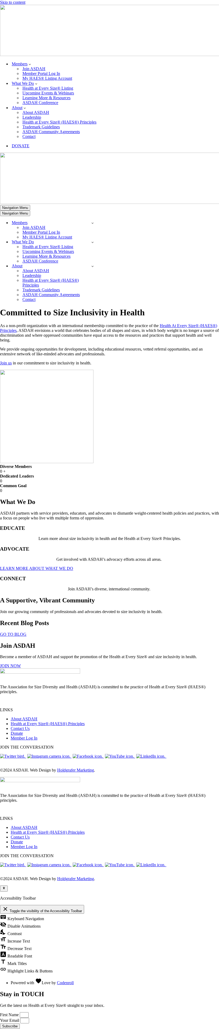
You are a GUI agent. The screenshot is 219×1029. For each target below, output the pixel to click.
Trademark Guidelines (41, 127)
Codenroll (65, 982)
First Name (10, 1014)
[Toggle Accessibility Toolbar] (4, 888)
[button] (30, 64)
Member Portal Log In (41, 73)
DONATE (20, 146)
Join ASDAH (33, 68)
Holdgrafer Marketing (75, 770)
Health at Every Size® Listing (47, 88)
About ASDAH (35, 112)
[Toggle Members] (92, 223)
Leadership (31, 117)
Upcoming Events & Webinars (48, 93)
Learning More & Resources (46, 98)
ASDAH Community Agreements (51, 131)
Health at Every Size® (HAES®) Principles (59, 122)
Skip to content (12, 2)
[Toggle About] (92, 266)
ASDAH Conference (40, 102)
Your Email (10, 1020)
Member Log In (24, 738)
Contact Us (20, 728)
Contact (29, 136)
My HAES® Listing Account (47, 78)
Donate (17, 733)
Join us (6, 363)
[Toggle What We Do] (92, 242)
